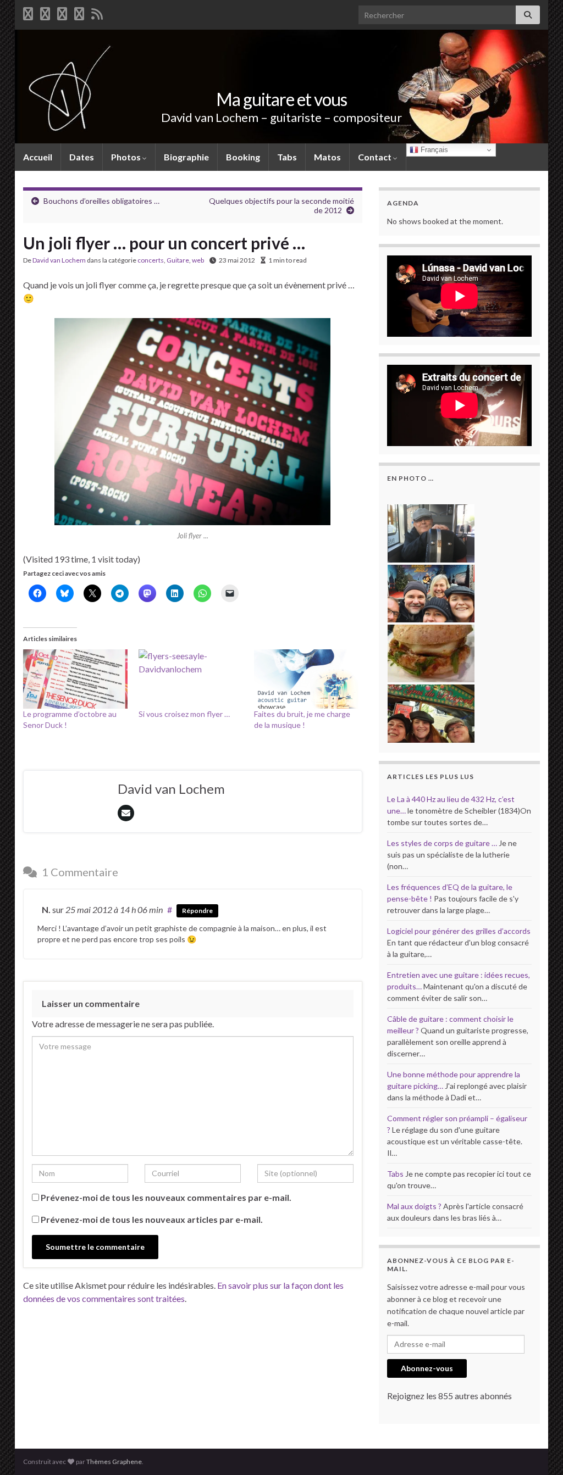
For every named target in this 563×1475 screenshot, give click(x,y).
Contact (375, 157)
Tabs (287, 157)
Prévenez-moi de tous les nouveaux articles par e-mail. (152, 1219)
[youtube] (62, 12)
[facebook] (28, 12)
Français (433, 150)
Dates (81, 157)
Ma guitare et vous (281, 99)
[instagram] (79, 12)
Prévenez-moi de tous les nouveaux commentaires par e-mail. (166, 1197)
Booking (243, 157)
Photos (126, 157)
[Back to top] (538, 1450)
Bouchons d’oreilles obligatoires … (101, 200)
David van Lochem (59, 260)
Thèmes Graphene (114, 1461)
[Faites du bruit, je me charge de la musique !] (306, 679)
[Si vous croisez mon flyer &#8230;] (191, 679)
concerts (150, 260)
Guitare (178, 260)
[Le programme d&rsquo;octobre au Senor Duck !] (75, 679)
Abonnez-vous (427, 1368)
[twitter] (45, 12)
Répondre (197, 910)
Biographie (186, 157)
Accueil (37, 157)
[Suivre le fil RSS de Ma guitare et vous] (97, 12)
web (198, 260)
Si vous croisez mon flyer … (184, 714)
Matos (327, 157)
